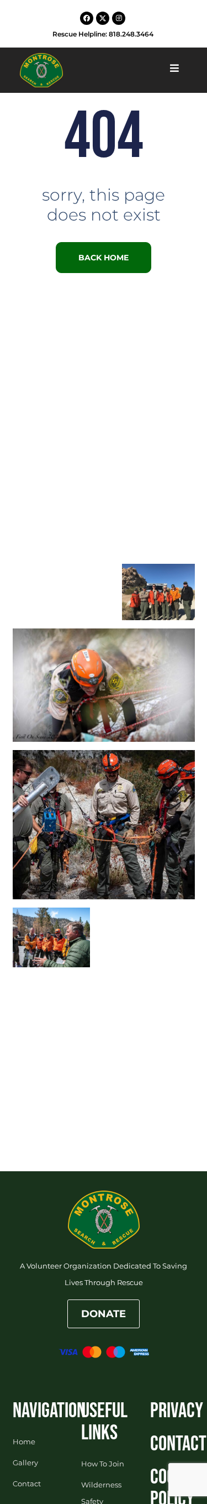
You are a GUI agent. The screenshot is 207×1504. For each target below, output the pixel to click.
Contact (178, 1444)
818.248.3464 (131, 34)
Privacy (176, 1410)
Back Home (103, 258)
